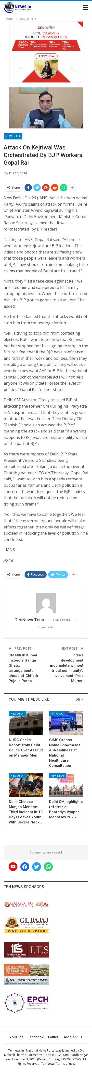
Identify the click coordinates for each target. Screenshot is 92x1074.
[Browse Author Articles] (46, 603)
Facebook (35, 1037)
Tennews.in (16, 1050)
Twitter (53, 1037)
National (57, 713)
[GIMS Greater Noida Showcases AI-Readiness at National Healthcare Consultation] (66, 723)
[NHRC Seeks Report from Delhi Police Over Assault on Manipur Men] (26, 723)
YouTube (16, 1037)
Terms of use (65, 1064)
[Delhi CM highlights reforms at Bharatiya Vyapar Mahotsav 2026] (66, 785)
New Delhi (13, 136)
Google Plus (72, 1037)
